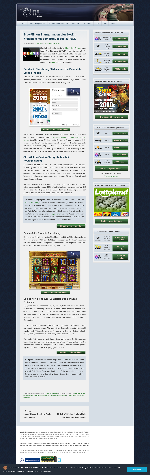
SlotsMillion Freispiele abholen (71, 352)
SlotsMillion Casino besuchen (71, 226)
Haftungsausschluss (75, 445)
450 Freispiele (120, 46)
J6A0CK (53, 62)
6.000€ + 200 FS (120, 148)
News (113, 23)
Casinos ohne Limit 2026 (58, 23)
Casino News (46, 445)
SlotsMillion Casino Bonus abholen (55, 129)
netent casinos (28, 395)
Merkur (31, 445)
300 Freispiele (120, 39)
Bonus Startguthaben (37, 23)
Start (24, 23)
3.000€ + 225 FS (120, 141)
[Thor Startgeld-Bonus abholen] (111, 112)
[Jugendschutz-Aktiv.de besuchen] (22, 460)
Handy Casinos (77, 443)
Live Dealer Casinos (63, 443)
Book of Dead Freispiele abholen (55, 292)
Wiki (105, 23)
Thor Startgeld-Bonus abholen (111, 117)
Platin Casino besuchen (120, 238)
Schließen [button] (137, 469)
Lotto (97, 23)
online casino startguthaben (43, 395)
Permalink (26, 398)
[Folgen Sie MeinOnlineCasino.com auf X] (60, 460)
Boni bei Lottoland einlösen (111, 221)
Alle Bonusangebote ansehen (111, 169)
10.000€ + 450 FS (120, 133)
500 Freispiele (120, 54)
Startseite (23, 443)
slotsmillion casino (59, 395)
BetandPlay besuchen (120, 257)
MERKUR (75, 23)
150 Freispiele (120, 61)
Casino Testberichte (35, 443)
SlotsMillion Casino (72, 48)
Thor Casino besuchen (120, 248)
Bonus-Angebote (49, 443)
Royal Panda (56, 213)
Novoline (38, 445)
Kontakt (86, 445)
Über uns (55, 445)
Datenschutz (63, 445)
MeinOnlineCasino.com (52, 43)
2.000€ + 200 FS (120, 162)
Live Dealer (87, 23)
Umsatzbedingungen (33, 202)
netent (83, 393)
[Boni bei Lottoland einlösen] (111, 216)
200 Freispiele (120, 69)
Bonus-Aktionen (52, 393)
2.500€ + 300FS (120, 155)
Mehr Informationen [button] (43, 471)
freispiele (77, 393)
